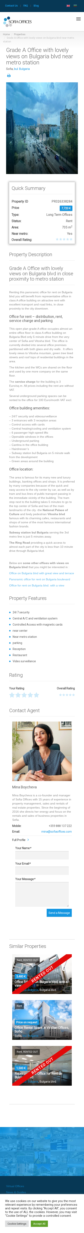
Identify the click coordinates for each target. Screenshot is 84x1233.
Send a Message (59, 913)
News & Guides (16, 1192)
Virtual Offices (15, 1186)
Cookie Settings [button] (17, 1223)
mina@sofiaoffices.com (56, 831)
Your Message (25, 879)
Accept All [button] (39, 1223)
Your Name (23, 848)
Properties (19, 34)
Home (6, 34)
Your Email (22, 863)
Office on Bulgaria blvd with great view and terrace (41, 573)
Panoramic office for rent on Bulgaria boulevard (39, 579)
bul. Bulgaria (22, 69)
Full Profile (18, 840)
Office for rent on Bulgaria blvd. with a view (36, 585)
